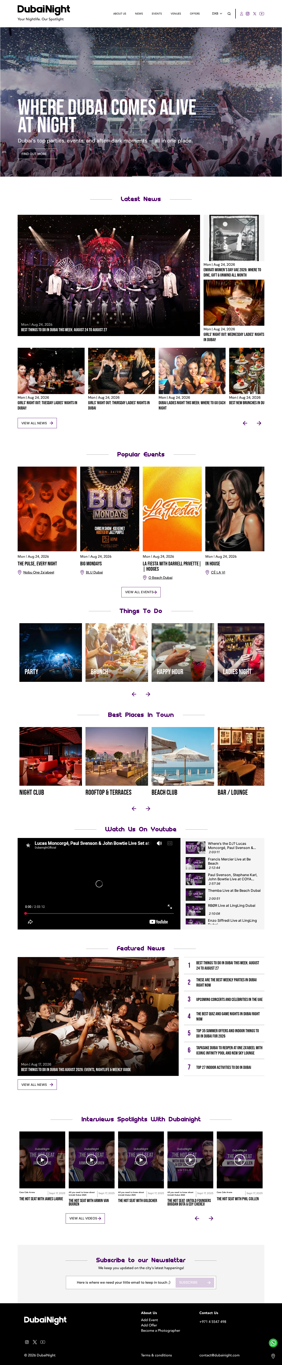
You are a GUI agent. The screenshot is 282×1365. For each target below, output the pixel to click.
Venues (176, 13)
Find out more (34, 154)
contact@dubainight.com (219, 1355)
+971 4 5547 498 (212, 1321)
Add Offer (149, 1325)
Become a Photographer (160, 1330)
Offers (195, 13)
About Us (119, 13)
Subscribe (188, 1282)
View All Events (139, 592)
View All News (34, 423)
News (139, 13)
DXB (215, 13)
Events (157, 13)
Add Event (149, 1320)
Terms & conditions (156, 1355)
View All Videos (83, 1218)
